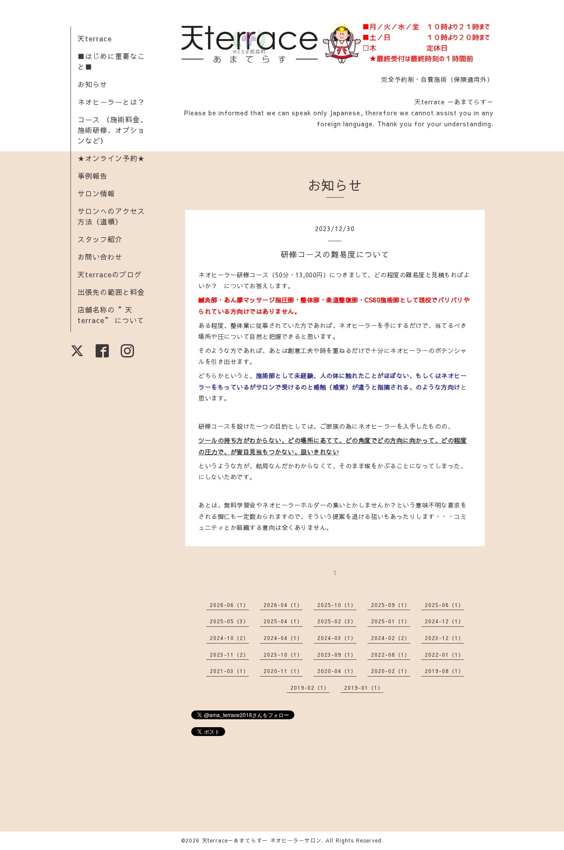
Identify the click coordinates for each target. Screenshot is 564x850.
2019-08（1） (444, 670)
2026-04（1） (283, 604)
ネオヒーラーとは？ (111, 102)
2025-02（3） (336, 621)
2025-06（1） (444, 604)
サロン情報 (96, 193)
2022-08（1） (390, 654)
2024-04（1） (283, 637)
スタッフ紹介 (100, 239)
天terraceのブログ (110, 274)
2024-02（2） (390, 637)
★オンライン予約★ (111, 158)
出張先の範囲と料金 (111, 292)
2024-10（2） (229, 637)
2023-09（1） (336, 654)
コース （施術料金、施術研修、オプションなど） (113, 129)
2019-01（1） (363, 687)
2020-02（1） (390, 670)
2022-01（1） (444, 654)
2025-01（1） (390, 621)
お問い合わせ (100, 256)
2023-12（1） (444, 637)
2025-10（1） (336, 604)
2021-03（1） (229, 670)
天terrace (95, 38)
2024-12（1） (444, 621)
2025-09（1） (390, 604)
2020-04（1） (336, 670)
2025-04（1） (283, 621)
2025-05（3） (229, 621)
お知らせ (93, 84)
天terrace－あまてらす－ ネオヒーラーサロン (262, 840)
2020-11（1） (283, 670)
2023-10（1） (283, 654)
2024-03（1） (336, 637)
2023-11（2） (229, 654)
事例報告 (93, 175)
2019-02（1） (310, 687)
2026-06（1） (229, 604)
